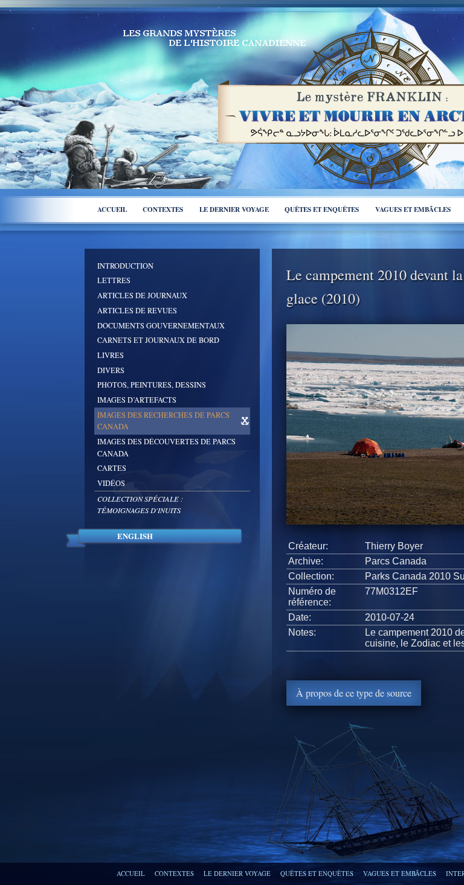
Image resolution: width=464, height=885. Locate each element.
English (135, 536)
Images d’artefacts (136, 399)
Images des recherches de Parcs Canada (163, 421)
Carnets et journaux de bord (158, 340)
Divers (110, 370)
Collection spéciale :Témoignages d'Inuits (140, 505)
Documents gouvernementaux (161, 325)
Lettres (113, 280)
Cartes (111, 468)
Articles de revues (137, 310)
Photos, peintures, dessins (151, 384)
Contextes (163, 209)
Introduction (125, 265)
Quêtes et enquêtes (322, 209)
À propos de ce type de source (353, 692)
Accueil (112, 209)
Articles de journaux (142, 295)
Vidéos (111, 483)
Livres (110, 355)
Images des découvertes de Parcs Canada (166, 447)
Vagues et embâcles (413, 209)
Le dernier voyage (234, 209)
